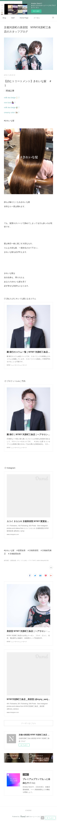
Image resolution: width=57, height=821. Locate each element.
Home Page (24, 18)
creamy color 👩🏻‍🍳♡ (11, 112)
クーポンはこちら (28, 723)
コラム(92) (23, 560)
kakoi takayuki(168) (43, 560)
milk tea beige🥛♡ (12, 97)
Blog (4, 18)
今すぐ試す (36, 11)
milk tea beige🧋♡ (12, 107)
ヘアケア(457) (32, 560)
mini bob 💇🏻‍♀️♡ (10, 102)
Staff (12, 18)
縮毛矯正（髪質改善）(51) (12, 560)
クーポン (37, 18)
